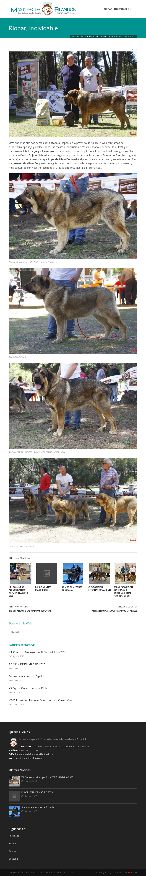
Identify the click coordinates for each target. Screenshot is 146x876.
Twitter (12, 843)
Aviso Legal (69, 872)
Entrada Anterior (30, 608)
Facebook (14, 835)
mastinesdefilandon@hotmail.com (35, 754)
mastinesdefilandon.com (28, 758)
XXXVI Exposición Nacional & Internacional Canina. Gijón (41, 700)
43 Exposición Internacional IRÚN (28, 688)
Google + (14, 851)
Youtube (13, 858)
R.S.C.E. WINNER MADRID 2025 (27, 664)
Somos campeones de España (26, 676)
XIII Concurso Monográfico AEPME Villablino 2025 (37, 652)
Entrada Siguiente (114, 608)
